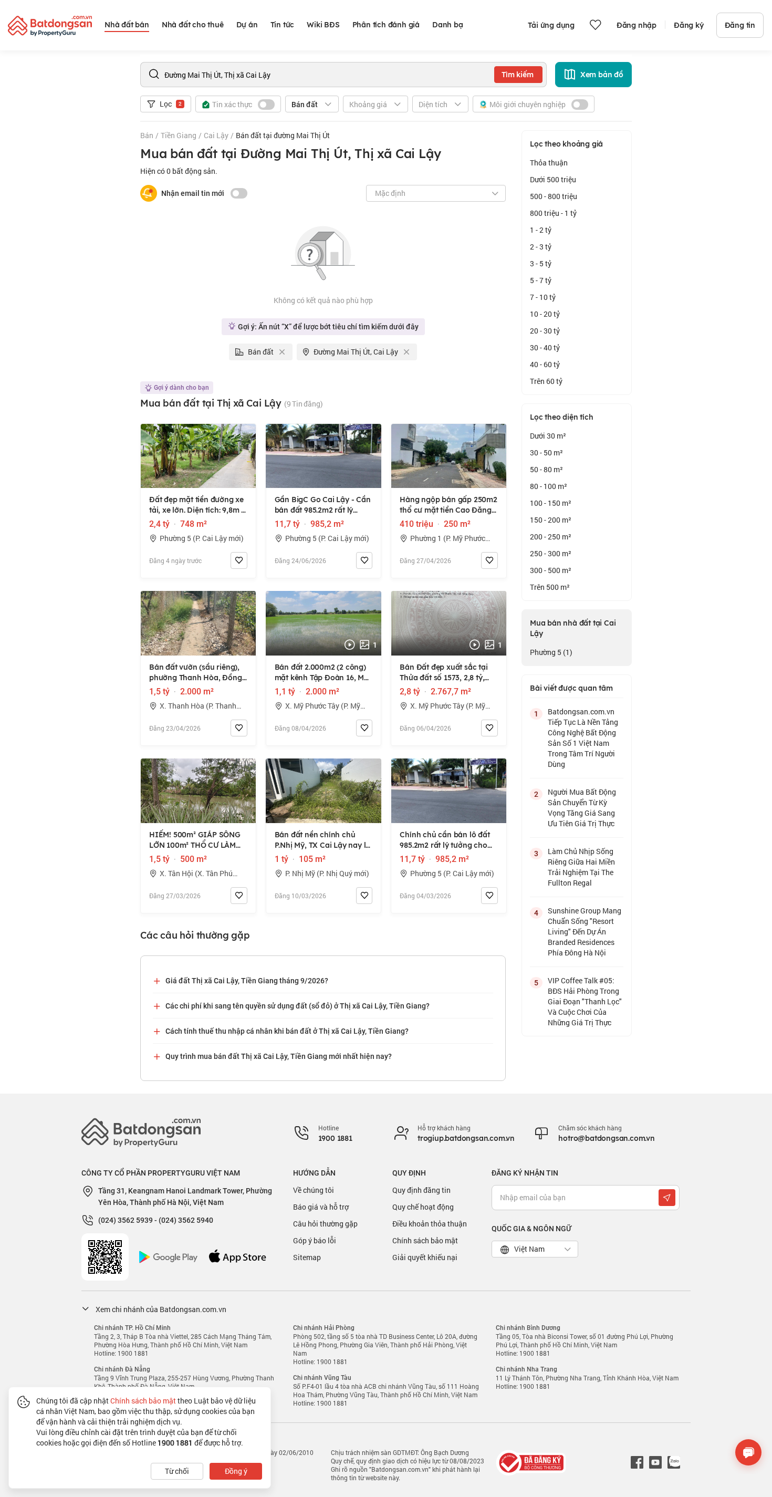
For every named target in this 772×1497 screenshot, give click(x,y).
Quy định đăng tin (421, 1190)
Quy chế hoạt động (423, 1207)
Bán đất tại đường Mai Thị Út (283, 135)
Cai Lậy (216, 135)
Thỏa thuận (549, 163)
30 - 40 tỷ (545, 347)
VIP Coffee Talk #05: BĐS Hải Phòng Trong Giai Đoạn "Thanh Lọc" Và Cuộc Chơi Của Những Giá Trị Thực (585, 1001)
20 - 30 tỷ (545, 331)
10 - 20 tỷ (545, 314)
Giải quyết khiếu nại (424, 1257)
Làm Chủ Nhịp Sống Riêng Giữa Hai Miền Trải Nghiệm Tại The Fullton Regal (581, 867)
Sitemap (307, 1257)
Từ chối (177, 1471)
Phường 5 (551, 652)
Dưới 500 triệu (553, 179)
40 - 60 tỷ (545, 364)
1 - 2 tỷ (540, 230)
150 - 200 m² (550, 520)
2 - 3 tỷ (540, 247)
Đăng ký (689, 25)
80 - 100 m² (548, 486)
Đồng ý (236, 1471)
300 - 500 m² (550, 570)
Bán (146, 135)
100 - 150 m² (550, 503)
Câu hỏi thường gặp (325, 1224)
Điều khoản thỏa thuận (429, 1224)
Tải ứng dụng (551, 25)
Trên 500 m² (550, 587)
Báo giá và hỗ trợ (321, 1207)
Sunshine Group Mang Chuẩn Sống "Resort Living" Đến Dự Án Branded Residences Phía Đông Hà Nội (584, 932)
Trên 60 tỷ (546, 381)
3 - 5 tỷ (540, 263)
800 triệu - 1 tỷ (553, 213)
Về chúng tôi (313, 1190)
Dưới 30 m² (548, 436)
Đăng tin (740, 25)
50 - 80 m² (546, 469)
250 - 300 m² (550, 553)
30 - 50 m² (546, 453)
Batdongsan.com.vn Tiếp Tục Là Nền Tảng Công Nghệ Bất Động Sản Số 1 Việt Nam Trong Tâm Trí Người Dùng (583, 737)
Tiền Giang (178, 135)
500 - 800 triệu (553, 196)
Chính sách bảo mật (425, 1240)
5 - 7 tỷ (540, 280)
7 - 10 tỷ (543, 297)
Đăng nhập (636, 25)
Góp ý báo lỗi (314, 1240)
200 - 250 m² (550, 537)
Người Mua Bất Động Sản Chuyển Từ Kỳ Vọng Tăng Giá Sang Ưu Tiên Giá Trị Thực (582, 807)
